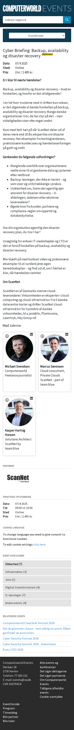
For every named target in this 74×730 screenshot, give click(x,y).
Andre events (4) (15, 603)
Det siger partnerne (52, 675)
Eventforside (11, 704)
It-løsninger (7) (15, 595)
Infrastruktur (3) (16, 572)
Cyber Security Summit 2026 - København (29, 644)
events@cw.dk (22, 680)
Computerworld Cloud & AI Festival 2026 (29, 623)
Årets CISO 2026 (13, 649)
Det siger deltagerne (53, 671)
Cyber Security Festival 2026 (21, 638)
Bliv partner (10, 717)
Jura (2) (10, 579)
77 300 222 (21, 675)
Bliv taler (9, 721)
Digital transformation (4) (22, 587)
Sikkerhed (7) (13, 564)
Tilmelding (10, 712)
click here (39, 544)
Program (9, 708)
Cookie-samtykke (51, 697)
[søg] (67, 19)
